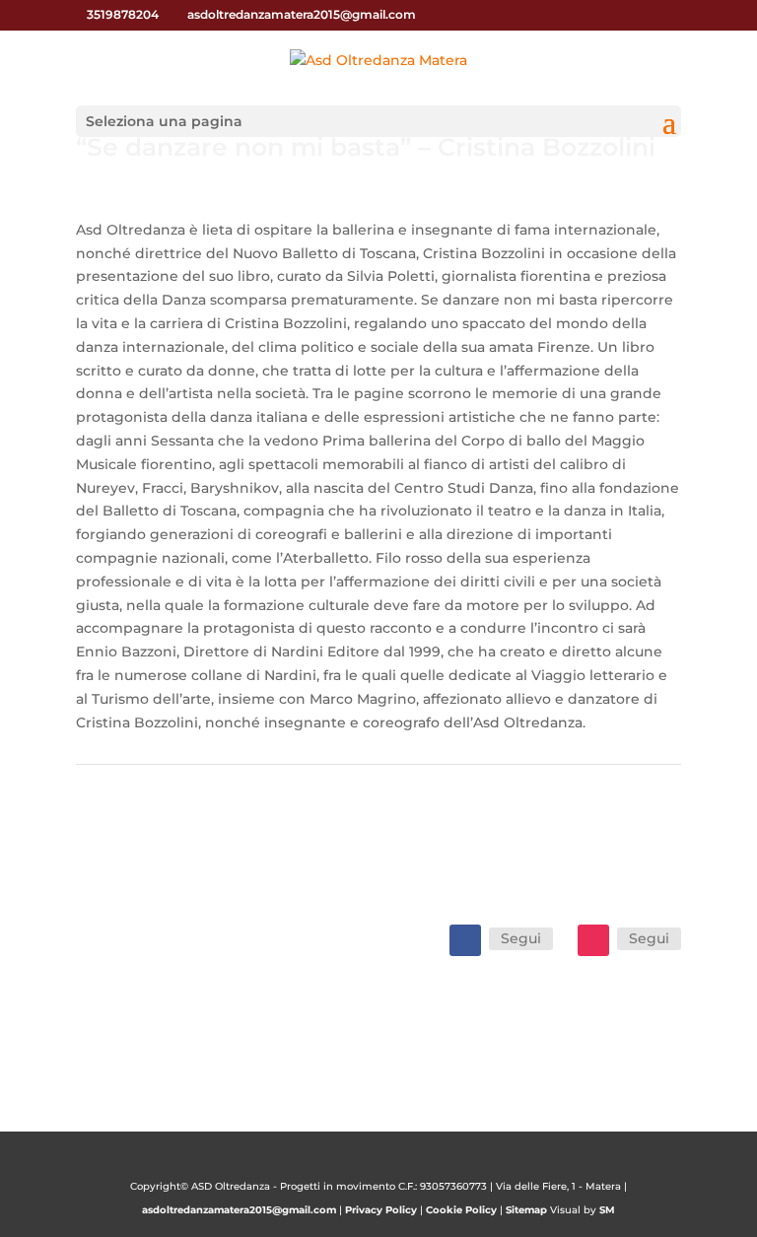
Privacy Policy (381, 1209)
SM (607, 1209)
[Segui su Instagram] (593, 940)
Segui (521, 938)
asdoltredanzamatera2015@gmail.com (239, 1209)
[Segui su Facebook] (465, 940)
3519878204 (123, 14)
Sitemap (526, 1209)
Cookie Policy (461, 1209)
